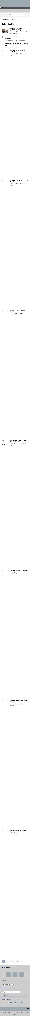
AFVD (16, 47)
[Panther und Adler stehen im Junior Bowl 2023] (2, 44)
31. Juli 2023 (14, 443)
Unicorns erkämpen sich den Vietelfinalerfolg (18, 441)
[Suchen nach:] (15, 14)
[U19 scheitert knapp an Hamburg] (5, 633)
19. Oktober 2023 (9, 40)
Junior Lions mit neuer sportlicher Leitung (16, 29)
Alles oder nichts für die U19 (18, 830)
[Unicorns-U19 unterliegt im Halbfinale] (5, 113)
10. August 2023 (14, 183)
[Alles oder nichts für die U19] (5, 893)
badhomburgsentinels (20, 40)
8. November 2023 (14, 31)
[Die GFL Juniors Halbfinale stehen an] (5, 373)
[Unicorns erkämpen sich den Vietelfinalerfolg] (5, 503)
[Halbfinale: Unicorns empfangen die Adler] (5, 243)
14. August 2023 (14, 53)
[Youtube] (18, 5)
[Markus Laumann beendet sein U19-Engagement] (2, 37)
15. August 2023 (9, 47)
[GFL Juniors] (3, 8)
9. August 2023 (14, 313)
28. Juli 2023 (14, 832)
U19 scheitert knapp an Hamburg (19, 570)
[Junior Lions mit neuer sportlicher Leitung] (5, 30)
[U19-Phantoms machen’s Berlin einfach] (5, 763)
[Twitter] (15, 5)
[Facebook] (11, 5)
